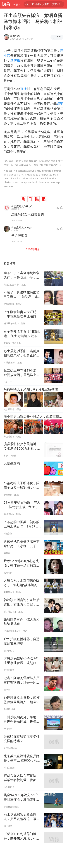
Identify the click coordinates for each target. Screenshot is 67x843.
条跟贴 (33, 249)
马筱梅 (15, 60)
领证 (60, 103)
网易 (6, 4)
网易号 (17, 4)
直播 (23, 89)
